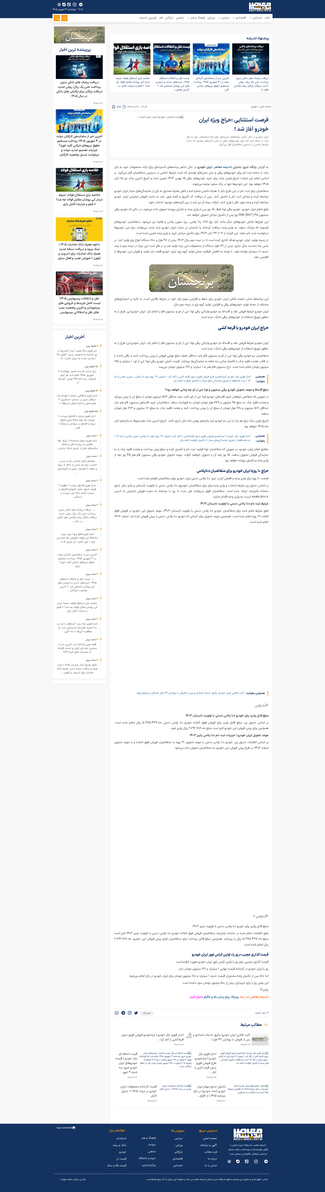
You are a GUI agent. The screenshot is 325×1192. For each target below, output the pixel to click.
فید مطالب (210, 1152)
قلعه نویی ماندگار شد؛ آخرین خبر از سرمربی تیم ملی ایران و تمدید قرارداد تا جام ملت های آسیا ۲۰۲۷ (77, 648)
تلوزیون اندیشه (148, 18)
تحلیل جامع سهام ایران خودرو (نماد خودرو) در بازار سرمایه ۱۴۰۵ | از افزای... (209, 1091)
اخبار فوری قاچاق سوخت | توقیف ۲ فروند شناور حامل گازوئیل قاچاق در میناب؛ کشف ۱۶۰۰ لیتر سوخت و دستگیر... (77, 491)
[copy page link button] (119, 107)
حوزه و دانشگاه (147, 1158)
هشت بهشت (66, 1179)
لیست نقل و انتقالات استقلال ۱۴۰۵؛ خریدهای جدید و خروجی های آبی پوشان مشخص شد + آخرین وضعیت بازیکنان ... (77, 585)
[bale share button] (64, 4)
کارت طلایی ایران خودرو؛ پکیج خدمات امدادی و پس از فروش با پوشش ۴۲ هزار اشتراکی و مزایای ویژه (190, 693)
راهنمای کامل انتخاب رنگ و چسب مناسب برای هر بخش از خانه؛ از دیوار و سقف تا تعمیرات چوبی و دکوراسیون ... (77, 467)
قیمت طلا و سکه (116, 1166)
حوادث (152, 1145)
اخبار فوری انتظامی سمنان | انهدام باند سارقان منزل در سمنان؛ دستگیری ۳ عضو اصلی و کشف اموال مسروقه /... (77, 399)
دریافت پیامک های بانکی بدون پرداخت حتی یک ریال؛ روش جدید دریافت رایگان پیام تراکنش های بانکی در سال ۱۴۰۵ (79, 89)
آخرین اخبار (75, 337)
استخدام (121, 1138)
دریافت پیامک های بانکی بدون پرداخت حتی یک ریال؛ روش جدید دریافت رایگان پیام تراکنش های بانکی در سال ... (77, 515)
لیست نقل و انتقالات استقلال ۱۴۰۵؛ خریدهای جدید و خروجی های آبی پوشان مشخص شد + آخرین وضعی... (172, 84)
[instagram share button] (74, 4)
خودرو (254, 106)
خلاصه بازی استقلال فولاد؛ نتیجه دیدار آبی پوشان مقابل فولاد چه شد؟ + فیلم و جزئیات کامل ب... (133, 82)
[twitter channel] (266, 1161)
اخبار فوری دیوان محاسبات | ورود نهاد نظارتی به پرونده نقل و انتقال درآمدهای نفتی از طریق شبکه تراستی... (77, 444)
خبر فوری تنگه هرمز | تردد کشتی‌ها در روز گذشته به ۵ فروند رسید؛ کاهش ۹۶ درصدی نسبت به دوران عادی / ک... (77, 354)
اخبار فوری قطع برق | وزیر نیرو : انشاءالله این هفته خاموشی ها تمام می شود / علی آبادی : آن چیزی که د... (77, 538)
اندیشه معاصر (223, 167)
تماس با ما (210, 1166)
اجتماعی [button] (257, 18)
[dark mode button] (64, 18)
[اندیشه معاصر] (260, 7)
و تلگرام (208, 997)
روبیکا (236, 997)
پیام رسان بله (221, 997)
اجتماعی (178, 1166)
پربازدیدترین (149, 1165)
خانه (267, 18)
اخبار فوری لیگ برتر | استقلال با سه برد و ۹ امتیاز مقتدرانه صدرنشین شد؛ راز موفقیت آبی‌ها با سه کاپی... (77, 627)
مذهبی (180, 18)
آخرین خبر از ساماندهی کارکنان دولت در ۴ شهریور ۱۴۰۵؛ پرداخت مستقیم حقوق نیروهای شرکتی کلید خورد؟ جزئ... (77, 560)
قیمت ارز (121, 1159)
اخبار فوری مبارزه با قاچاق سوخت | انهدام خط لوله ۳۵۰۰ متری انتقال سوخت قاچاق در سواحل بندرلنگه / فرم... (77, 422)
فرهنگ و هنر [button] (198, 18)
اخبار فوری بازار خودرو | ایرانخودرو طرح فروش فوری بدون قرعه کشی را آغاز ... (205, 1063)
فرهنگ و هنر (149, 1138)
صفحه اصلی (265, 106)
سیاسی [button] (225, 18)
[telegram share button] (80, 4)
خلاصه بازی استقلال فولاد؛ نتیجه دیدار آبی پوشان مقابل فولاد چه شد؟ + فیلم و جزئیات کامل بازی (79, 200)
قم (160, 18)
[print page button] (114, 107)
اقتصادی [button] (241, 18)
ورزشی (211, 18)
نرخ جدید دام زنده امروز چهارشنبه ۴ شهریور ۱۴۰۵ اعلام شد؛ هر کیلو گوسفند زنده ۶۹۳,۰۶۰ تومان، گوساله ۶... (77, 377)
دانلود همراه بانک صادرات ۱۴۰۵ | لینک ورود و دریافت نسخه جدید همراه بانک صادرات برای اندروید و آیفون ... (77, 669)
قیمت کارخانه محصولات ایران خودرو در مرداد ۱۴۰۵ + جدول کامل (138, 1091)
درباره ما (212, 1159)
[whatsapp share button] (116, 1013)
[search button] (57, 18)
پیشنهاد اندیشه (257, 38)
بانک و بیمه (119, 1145)
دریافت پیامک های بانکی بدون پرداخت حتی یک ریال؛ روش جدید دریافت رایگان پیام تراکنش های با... (251, 84)
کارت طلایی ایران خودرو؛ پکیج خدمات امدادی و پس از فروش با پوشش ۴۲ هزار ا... (221, 1037)
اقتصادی (178, 1159)
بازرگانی (169, 18)
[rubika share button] (59, 4)
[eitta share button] (69, 4)
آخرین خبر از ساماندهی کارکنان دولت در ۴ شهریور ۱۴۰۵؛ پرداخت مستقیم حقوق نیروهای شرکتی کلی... (211, 84)
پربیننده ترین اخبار (75, 50)
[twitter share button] (136, 1013)
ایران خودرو (260, 1013)
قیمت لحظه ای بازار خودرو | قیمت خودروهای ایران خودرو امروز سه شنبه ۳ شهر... (126, 1063)
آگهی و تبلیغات (208, 1145)
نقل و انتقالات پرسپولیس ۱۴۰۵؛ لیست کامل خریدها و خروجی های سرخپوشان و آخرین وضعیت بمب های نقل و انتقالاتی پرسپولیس (79, 306)
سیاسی (179, 1138)
